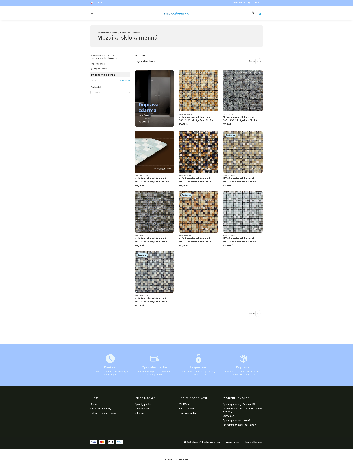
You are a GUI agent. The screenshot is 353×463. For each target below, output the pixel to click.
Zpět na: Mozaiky (100, 69)
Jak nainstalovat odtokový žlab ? (239, 424)
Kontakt (258, 2)
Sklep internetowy (175, 459)
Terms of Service (253, 441)
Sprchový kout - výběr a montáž (239, 404)
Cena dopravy (142, 408)
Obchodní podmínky (100, 408)
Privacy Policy (232, 441)
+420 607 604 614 (239, 2)
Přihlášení (184, 404)
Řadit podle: (140, 55)
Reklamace (140, 412)
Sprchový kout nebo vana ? (236, 420)
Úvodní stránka (103, 33)
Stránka (252, 61)
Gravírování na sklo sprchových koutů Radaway (242, 410)
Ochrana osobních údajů (103, 412)
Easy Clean (228, 415)
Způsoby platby (143, 404)
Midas (97, 92)
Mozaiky (115, 33)
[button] (110, 13)
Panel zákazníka (187, 412)
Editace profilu (186, 408)
